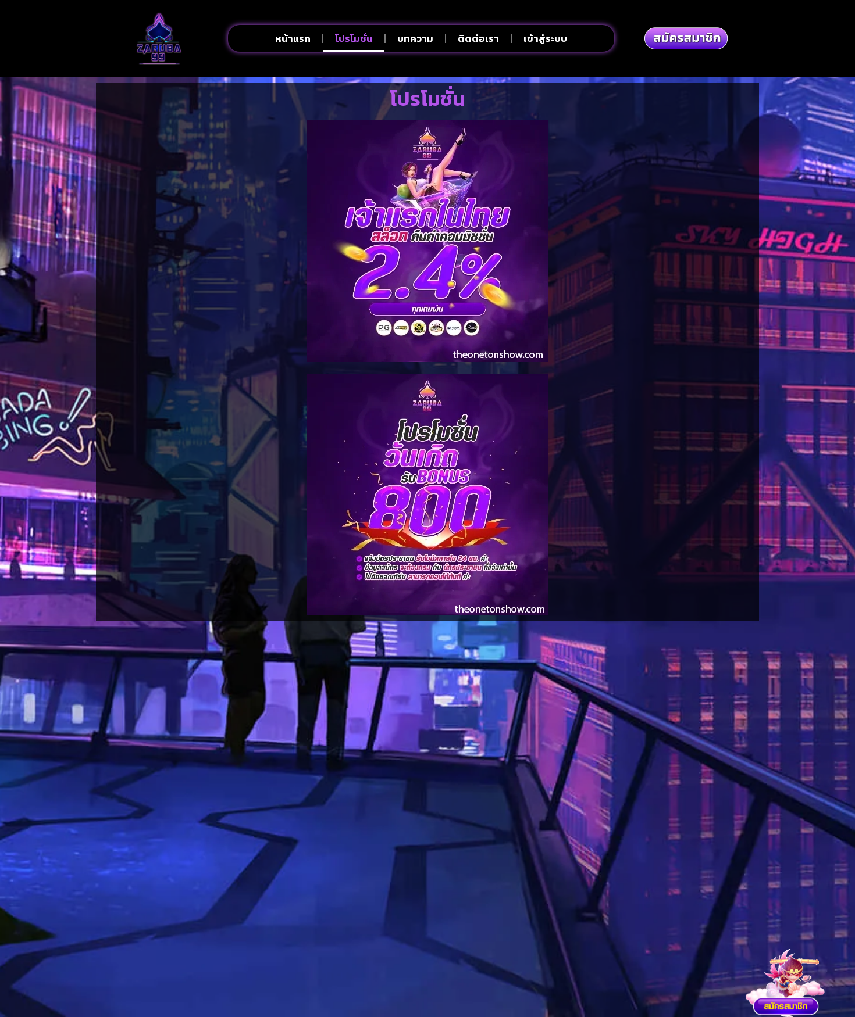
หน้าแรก (293, 38)
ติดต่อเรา (478, 38)
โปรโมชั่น (354, 38)
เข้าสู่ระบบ (545, 38)
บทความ (415, 38)
